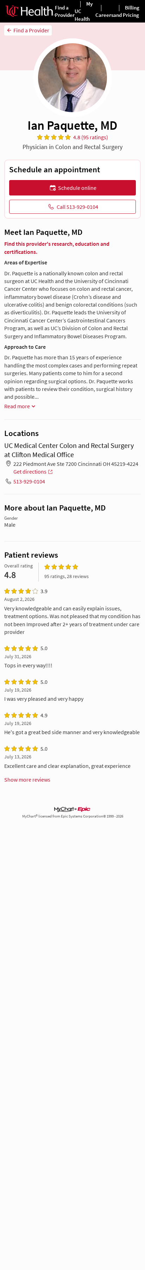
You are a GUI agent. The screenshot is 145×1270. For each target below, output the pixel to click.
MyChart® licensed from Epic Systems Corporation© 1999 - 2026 (72, 816)
